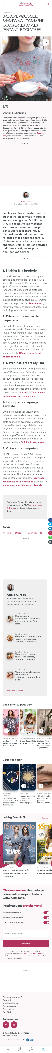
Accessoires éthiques (13, 533)
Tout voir (45, 818)
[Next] (46, 42)
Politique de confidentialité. (34, 953)
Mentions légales (11, 1003)
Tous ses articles (15, 691)
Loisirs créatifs (34, 533)
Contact (7, 1000)
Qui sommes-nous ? (12, 997)
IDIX (15, 1035)
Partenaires (8, 1009)
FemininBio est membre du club (14, 1040)
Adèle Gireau (26, 201)
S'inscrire (26, 944)
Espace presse (9, 1006)
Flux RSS (7, 1012)
